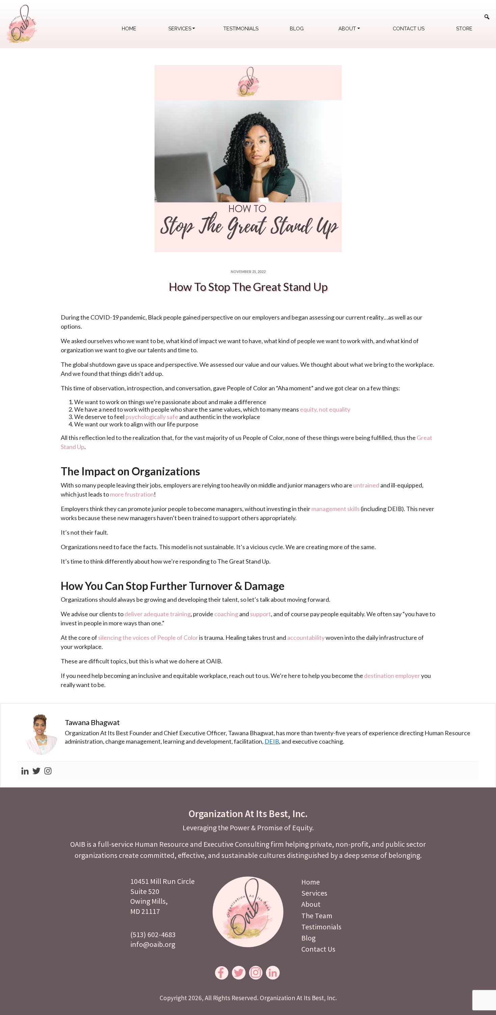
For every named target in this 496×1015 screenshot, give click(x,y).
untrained (366, 485)
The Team (316, 915)
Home (310, 882)
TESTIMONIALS (240, 28)
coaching (226, 614)
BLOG (297, 28)
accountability (306, 637)
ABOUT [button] (347, 28)
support (260, 614)
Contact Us (318, 949)
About (311, 904)
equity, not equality (325, 409)
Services (314, 893)
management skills (335, 508)
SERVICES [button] (179, 28)
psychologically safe (152, 416)
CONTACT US (408, 28)
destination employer (392, 675)
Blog (308, 938)
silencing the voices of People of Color (148, 637)
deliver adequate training (158, 614)
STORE (464, 28)
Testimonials (321, 926)
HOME (129, 28)
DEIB (272, 741)
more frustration (132, 494)
